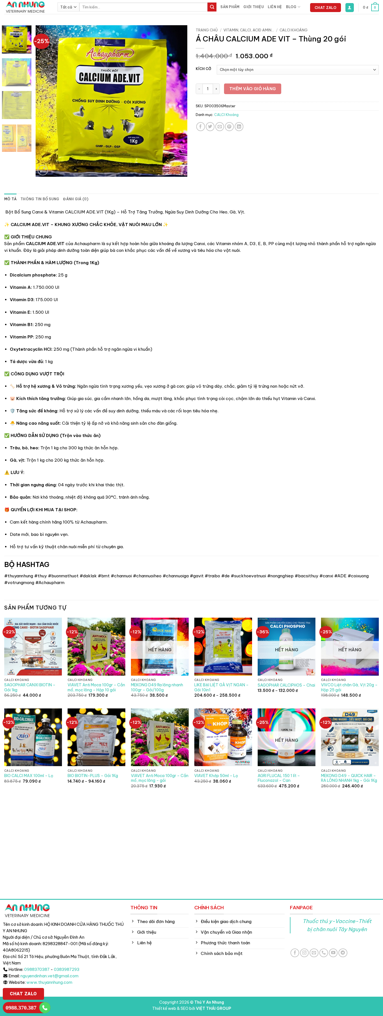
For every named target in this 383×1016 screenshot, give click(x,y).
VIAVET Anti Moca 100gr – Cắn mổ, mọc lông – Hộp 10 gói (96, 687)
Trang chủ (207, 30)
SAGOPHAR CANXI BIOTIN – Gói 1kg (30, 687)
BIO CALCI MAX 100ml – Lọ (28, 775)
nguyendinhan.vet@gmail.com (49, 975)
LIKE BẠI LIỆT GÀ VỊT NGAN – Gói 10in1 (221, 687)
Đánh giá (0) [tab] (75, 199)
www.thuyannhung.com (49, 982)
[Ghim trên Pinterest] (229, 126)
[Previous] (46, 101)
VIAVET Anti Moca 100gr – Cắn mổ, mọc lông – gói (159, 778)
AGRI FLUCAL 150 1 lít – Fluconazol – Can (279, 778)
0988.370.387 (21, 1008)
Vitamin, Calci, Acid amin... (248, 30)
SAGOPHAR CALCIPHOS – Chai (286, 685)
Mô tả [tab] (10, 199)
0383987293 (66, 969)
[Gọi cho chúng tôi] (323, 952)
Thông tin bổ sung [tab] (39, 199)
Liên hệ (275, 7)
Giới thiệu (253, 7)
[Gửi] (211, 7)
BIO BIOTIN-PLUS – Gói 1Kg (93, 775)
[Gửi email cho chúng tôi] (314, 952)
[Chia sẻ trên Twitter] (210, 126)
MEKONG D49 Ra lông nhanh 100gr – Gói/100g (157, 687)
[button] (349, 7)
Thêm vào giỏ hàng (252, 88)
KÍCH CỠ (203, 69)
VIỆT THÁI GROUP (213, 1008)
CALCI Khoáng (294, 30)
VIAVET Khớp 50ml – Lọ (216, 775)
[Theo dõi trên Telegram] (342, 952)
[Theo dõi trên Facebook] (294, 952)
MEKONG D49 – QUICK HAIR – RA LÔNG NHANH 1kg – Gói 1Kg (349, 778)
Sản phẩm (229, 7)
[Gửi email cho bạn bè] (219, 126)
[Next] (177, 101)
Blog (291, 7)
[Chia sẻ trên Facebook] (200, 126)
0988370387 (37, 969)
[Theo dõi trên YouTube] (333, 952)
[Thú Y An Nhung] (26, 7)
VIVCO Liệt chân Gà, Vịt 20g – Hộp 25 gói (349, 687)
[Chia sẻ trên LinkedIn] (239, 126)
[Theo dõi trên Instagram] (304, 952)
